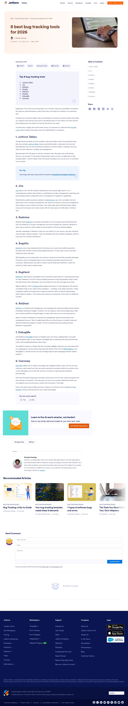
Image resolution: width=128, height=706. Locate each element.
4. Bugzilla (91, 79)
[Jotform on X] (97, 702)
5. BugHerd (91, 83)
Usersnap (25, 98)
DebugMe (25, 96)
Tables (24, 3)
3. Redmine (91, 75)
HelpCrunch (50, 200)
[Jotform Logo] (12, 3)
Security (36, 703)
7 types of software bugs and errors (79, 509)
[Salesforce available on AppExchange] (115, 639)
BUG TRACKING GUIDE (11, 504)
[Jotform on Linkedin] (101, 702)
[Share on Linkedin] (99, 109)
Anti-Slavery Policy (67, 703)
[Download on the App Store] (115, 633)
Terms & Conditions (10, 703)
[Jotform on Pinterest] (115, 702)
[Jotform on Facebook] (94, 702)
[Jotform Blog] (108, 702)
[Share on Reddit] (103, 109)
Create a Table (115, 3)
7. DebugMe (91, 92)
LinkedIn (42, 470)
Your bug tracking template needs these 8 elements (48, 509)
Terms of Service (55, 567)
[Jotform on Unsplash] (122, 702)
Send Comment (114, 561)
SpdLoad (36, 286)
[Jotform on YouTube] (119, 702)
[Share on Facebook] (94, 109)
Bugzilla (25, 89)
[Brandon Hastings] (11, 38)
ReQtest (25, 94)
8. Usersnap (91, 96)
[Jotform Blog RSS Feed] (112, 109)
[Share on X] (90, 109)
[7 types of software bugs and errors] (81, 492)
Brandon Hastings (21, 38)
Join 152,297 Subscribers (79, 426)
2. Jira (89, 71)
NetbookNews (68, 349)
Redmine (25, 87)
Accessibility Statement (50, 703)
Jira (23, 85)
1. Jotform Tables (93, 66)
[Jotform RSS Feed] (111, 702)
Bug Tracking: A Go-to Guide (17, 507)
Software (31, 442)
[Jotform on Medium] (104, 702)
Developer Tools (19, 442)
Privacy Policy (45, 567)
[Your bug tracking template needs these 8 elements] (49, 492)
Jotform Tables (27, 82)
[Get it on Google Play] (115, 626)
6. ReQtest (91, 88)
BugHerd (25, 91)
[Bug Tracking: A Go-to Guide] (17, 492)
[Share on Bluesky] (108, 109)
